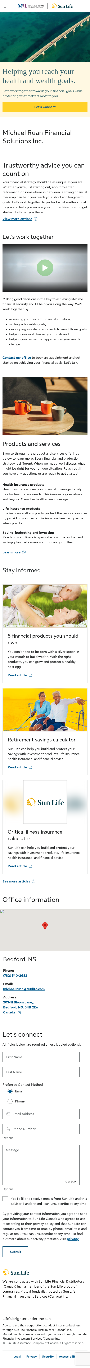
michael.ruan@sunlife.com (24, 989)
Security (48, 1356)
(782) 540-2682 (15, 976)
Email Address (23, 1114)
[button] (45, 926)
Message (12, 1150)
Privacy (31, 1356)
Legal (17, 1356)
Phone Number (24, 1129)
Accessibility (68, 1356)
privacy (73, 1239)
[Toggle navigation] (6, 6)
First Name (14, 1057)
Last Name (14, 1072)
